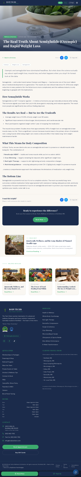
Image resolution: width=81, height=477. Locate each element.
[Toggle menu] (77, 2)
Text (72, 3)
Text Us (58, 474)
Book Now (20, 474)
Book (60, 2)
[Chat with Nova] (76, 472)
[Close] (59, 216)
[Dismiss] (78, 473)
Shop (65, 2)
